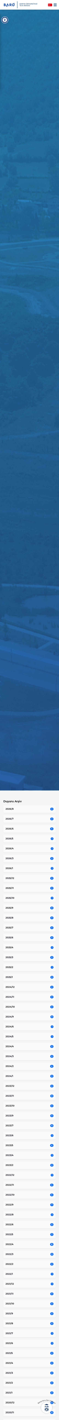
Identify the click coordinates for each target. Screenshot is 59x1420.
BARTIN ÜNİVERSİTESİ (28, 4)
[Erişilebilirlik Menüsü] (4, 19)
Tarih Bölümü (25, 5)
